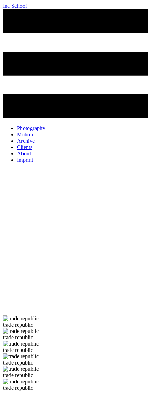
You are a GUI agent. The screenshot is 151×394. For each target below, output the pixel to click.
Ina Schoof (15, 6)
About (24, 153)
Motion (25, 135)
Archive (26, 141)
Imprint (25, 160)
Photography (31, 128)
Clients (24, 147)
